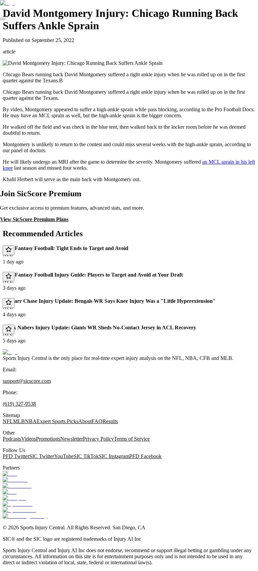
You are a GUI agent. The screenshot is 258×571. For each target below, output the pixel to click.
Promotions (48, 439)
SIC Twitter (41, 456)
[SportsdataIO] (19, 510)
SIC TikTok (86, 456)
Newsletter (71, 439)
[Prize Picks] (17, 486)
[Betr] (10, 474)
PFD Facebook (145, 456)
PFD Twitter (16, 456)
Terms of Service (132, 439)
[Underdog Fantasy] (25, 516)
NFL (8, 421)
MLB (19, 421)
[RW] (9, 492)
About (85, 421)
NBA (31, 421)
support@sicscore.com (27, 381)
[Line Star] (15, 480)
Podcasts (12, 439)
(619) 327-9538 (19, 404)
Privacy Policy (98, 439)
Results (110, 421)
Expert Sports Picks (57, 421)
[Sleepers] (14, 498)
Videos (28, 439)
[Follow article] (8, 250)
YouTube (64, 456)
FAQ (97, 421)
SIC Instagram (114, 456)
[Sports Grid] (18, 504)
